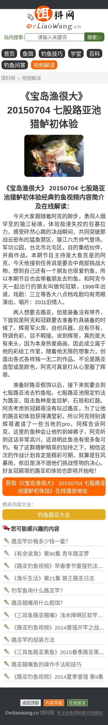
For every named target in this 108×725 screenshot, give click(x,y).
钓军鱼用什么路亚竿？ (38, 591)
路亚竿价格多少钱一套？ (41, 542)
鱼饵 (27, 54)
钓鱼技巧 (52, 54)
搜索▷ (94, 37)
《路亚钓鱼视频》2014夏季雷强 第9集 (57, 677)
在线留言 (77, 702)
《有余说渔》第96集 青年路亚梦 (50, 554)
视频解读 (44, 65)
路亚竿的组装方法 (33, 640)
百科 (94, 54)
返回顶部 (30, 702)
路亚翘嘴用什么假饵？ (38, 603)
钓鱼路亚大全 (54, 515)
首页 (9, 54)
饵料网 (8, 78)
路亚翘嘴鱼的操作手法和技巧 (46, 665)
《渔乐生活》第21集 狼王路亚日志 (52, 578)
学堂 (75, 54)
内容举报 (54, 702)
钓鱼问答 (15, 65)
